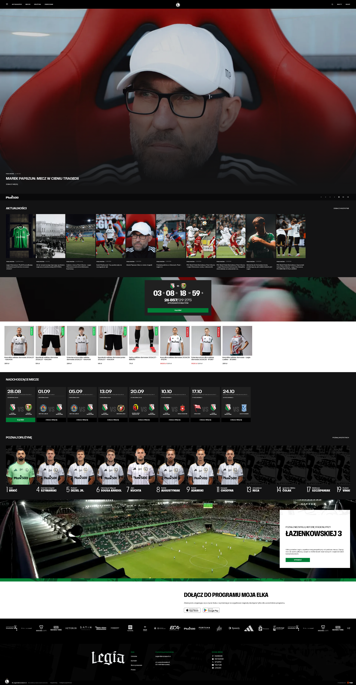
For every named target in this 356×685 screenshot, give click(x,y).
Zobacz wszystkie (341, 208)
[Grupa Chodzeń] (241, 628)
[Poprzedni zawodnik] (6, 467)
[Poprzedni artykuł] (343, 197)
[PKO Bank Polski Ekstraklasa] (92, 628)
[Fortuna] (137, 628)
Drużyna (37, 4)
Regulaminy (53, 683)
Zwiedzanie (49, 4)
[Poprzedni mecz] (6, 404)
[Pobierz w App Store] (192, 610)
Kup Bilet (20, 420)
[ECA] (107, 628)
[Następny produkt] (351, 345)
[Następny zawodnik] (350, 467)
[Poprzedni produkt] (4, 345)
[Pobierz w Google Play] (211, 610)
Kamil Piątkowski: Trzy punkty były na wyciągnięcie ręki (42, 176)
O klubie (134, 656)
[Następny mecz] (350, 404)
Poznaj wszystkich (341, 437)
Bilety (339, 4)
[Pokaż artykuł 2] (325, 197)
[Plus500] (122, 628)
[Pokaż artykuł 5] (339, 197)
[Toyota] (63, 628)
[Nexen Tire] (270, 628)
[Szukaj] (332, 4)
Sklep (348, 4)
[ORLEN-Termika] (78, 628)
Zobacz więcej (12, 184)
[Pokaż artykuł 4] (334, 197)
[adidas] (181, 628)
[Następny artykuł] (348, 197)
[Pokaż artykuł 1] (321, 197)
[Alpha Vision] (33, 628)
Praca (133, 670)
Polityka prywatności (66, 683)
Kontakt (134, 661)
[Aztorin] (285, 628)
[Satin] (18, 628)
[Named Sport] (48, 628)
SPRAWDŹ (298, 560)
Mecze (27, 4)
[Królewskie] (152, 628)
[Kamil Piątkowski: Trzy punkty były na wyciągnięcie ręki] (178, 100)
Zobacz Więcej (51, 420)
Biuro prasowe (136, 665)
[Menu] (7, 4)
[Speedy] (167, 628)
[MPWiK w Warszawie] (211, 628)
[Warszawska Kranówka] (226, 628)
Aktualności (17, 4)
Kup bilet (178, 310)
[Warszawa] (196, 628)
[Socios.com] (256, 628)
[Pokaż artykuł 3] (330, 197)
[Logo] (178, 4)
